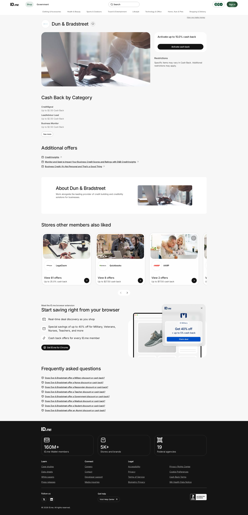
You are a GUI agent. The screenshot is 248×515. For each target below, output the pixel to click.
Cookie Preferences (178, 471)
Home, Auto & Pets (175, 12)
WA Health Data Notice (180, 482)
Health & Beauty (73, 12)
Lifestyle (136, 12)
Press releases (48, 482)
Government (43, 4)
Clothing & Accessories (51, 12)
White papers (47, 477)
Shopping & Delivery (197, 12)
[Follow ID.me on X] (44, 499)
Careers (88, 466)
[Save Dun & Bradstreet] (93, 24)
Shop (29, 4)
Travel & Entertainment (117, 12)
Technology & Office (153, 12)
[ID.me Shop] (16, 4)
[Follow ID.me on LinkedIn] (51, 499)
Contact (88, 471)
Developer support (94, 477)
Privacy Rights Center (179, 466)
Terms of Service (136, 477)
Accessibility (134, 466)
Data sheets (47, 471)
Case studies (47, 466)
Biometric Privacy (136, 482)
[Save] (86, 238)
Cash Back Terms (177, 477)
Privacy (131, 471)
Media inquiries (92, 482)
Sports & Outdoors (94, 12)
